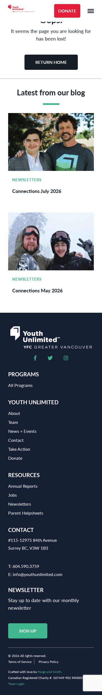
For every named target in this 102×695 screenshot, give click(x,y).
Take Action (19, 449)
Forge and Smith (49, 671)
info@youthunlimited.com (37, 574)
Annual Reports (23, 486)
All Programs (20, 385)
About (14, 413)
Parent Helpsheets (25, 513)
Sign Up (27, 631)
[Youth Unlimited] (21, 11)
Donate (67, 11)
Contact (16, 440)
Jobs (12, 495)
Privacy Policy (48, 661)
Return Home (51, 62)
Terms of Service (20, 661)
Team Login (16, 683)
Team (13, 422)
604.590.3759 (26, 566)
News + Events (22, 431)
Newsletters (26, 179)
